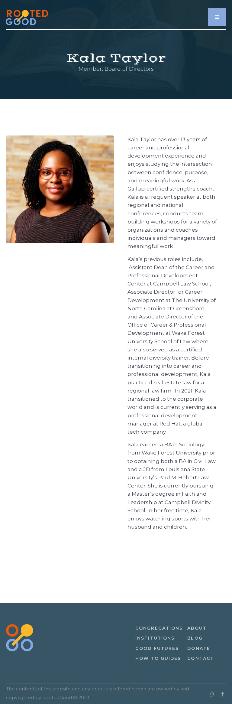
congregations (159, 628)
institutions (155, 638)
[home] (27, 14)
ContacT (200, 658)
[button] (217, 17)
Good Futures (157, 648)
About (197, 628)
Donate (198, 648)
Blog (194, 638)
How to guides (158, 658)
